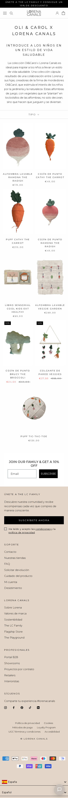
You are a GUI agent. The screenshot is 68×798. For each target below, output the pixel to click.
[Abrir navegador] (5, 13)
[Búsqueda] (11, 13)
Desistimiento (13, 588)
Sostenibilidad (13, 619)
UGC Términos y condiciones (24, 731)
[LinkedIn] (38, 707)
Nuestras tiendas (15, 558)
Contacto (10, 551)
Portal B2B (11, 657)
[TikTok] (30, 707)
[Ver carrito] (63, 13)
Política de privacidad (27, 723)
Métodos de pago (22, 727)
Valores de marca (15, 613)
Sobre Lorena (13, 607)
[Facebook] (13, 707)
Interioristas (11, 681)
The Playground (14, 637)
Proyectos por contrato (19, 669)
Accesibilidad (52, 731)
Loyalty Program (46, 727)
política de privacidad (22, 532)
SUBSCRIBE (48, 473)
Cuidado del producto (18, 576)
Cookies (48, 723)
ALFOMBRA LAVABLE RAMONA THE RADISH (18, 177)
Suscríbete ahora (34, 520)
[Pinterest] (22, 707)
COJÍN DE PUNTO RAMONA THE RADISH (50, 243)
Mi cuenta (10, 582)
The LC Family (13, 625)
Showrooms (12, 663)
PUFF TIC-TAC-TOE (34, 436)
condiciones (43, 529)
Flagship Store (13, 631)
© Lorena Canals (34, 738)
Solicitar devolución (16, 570)
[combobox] (34, 782)
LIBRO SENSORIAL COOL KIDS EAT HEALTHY (18, 308)
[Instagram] (5, 707)
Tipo (33, 114)
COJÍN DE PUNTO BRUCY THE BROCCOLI (18, 374)
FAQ (7, 563)
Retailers (9, 675)
